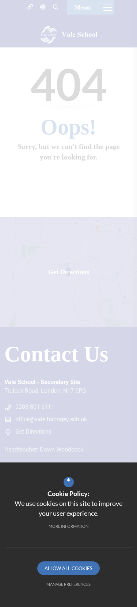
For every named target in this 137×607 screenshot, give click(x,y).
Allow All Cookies (68, 568)
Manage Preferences (68, 584)
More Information (68, 526)
